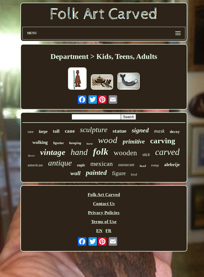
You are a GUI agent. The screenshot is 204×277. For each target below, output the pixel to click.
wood (107, 140)
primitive (134, 141)
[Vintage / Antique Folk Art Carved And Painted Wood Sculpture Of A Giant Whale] (128, 82)
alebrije (172, 164)
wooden (125, 153)
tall (56, 131)
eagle (81, 165)
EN (99, 230)
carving (162, 140)
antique (60, 162)
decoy (175, 131)
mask (159, 131)
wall (75, 173)
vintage (52, 152)
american (35, 165)
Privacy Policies (104, 212)
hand (79, 152)
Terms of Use (104, 221)
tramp (155, 165)
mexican (101, 163)
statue (119, 131)
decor (31, 155)
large (43, 131)
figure (119, 173)
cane (70, 131)
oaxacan (126, 164)
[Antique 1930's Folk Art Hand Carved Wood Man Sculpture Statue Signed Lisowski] (77, 79)
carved (167, 152)
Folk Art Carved (104, 194)
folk (100, 151)
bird (134, 174)
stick (146, 154)
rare (30, 132)
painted (96, 172)
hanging (75, 143)
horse (90, 143)
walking (40, 142)
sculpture (93, 129)
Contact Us (104, 203)
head (143, 165)
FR (108, 230)
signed (140, 130)
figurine (58, 143)
